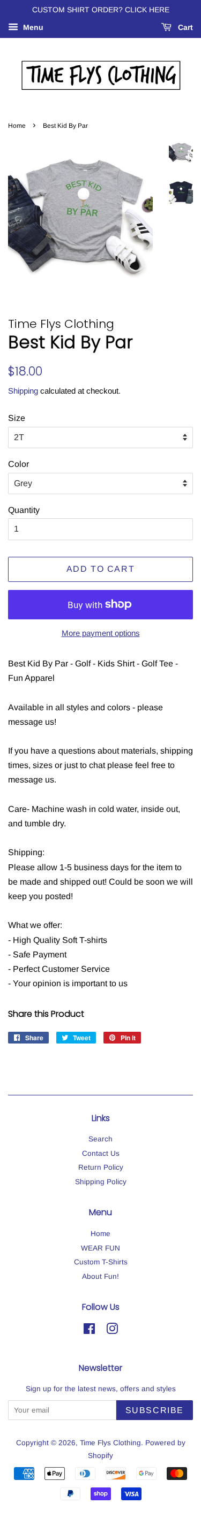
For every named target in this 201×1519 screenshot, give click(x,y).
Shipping (23, 390)
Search (100, 1139)
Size (16, 418)
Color (18, 464)
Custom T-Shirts (101, 1262)
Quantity (24, 510)
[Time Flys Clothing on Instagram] (112, 1331)
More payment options (101, 633)
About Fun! (100, 1276)
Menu (32, 27)
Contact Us (101, 1153)
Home (17, 125)
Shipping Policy (100, 1182)
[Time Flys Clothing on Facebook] (89, 1331)
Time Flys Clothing (110, 1443)
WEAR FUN (100, 1248)
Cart (184, 27)
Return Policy (100, 1167)
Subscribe (154, 1410)
